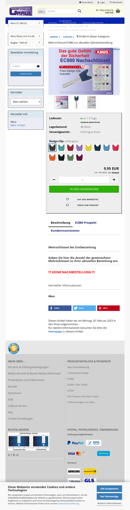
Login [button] (102, 2)
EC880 (70, 378)
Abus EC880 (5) (18, 29)
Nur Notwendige (109, 496)
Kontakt (12, 386)
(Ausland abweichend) (90, 122)
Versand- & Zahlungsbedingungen (28, 367)
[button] (86, 2)
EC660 (70, 384)
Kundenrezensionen (65, 230)
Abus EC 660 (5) (18, 23)
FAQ (10, 412)
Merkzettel (117, 2)
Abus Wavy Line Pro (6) (22, 36)
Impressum (15, 393)
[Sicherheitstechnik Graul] (20, 11)
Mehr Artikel (17, 125)
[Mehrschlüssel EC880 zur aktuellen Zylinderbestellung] (84, 71)
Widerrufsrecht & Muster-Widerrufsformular (34, 373)
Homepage (55, 331)
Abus (116, 49)
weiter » (55, 36)
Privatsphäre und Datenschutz (26, 380)
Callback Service (17, 406)
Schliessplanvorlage (77, 372)
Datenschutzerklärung (68, 503)
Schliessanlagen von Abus (81, 402)
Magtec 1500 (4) (18, 42)
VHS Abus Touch (90, 396)
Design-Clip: (63, 141)
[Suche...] (79, 11)
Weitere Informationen (109, 503)
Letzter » (68, 36)
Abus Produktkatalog (78, 367)
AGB (10, 399)
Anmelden (26, 73)
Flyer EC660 (81, 384)
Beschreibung (60, 222)
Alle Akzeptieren (109, 488)
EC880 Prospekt (86, 222)
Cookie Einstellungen (20, 418)
